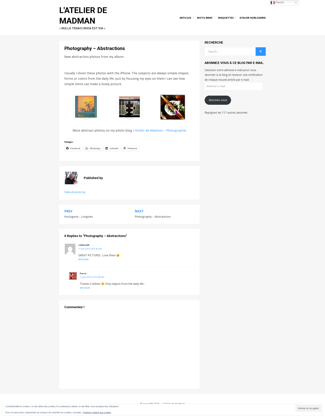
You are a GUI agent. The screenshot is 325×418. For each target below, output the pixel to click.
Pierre (83, 273)
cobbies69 (83, 245)
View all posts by (74, 192)
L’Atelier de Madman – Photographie (159, 130)
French (279, 2)
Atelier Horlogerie (253, 17)
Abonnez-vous (218, 100)
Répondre (83, 259)
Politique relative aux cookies (97, 412)
